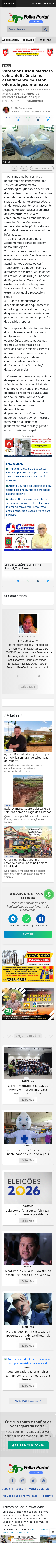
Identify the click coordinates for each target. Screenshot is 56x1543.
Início (7, 1488)
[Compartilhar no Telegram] (38, 120)
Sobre (21, 1488)
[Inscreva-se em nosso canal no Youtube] (43, 1480)
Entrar (9, 3)
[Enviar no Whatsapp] (28, 120)
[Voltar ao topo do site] (51, 848)
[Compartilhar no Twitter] (18, 120)
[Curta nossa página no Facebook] (12, 1480)
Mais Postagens (27, 1401)
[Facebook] (28, 676)
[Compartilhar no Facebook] (8, 120)
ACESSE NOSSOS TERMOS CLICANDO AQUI (26, 1531)
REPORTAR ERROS (42, 168)
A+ (24, 168)
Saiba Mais (28, 687)
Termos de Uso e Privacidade (22, 1496)
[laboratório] (28, 51)
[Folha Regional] (28, 18)
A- (15, 168)
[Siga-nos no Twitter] (33, 1480)
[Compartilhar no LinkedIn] (48, 120)
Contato (48, 1496)
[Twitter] (39, 676)
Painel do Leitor (40, 1488)
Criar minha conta (29, 1445)
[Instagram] (17, 676)
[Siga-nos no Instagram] (22, 1480)
